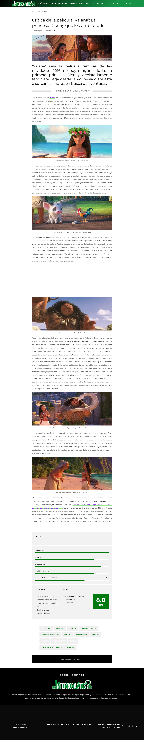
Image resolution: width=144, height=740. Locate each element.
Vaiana (73, 641)
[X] (110, 3)
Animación (46, 628)
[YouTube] (118, 3)
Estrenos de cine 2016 (51, 634)
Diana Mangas (37, 31)
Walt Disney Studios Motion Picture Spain (58, 647)
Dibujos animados (89, 628)
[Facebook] (106, 3)
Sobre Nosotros (52, 724)
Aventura (60, 628)
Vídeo (87, 3)
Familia (68, 634)
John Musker (82, 634)
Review (45, 641)
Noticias (62, 3)
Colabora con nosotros (82, 724)
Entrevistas (76, 3)
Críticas (42, 3)
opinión (96, 634)
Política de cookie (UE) (110, 727)
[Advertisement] (72, 280)
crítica (73, 628)
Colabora (98, 3)
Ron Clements (59, 641)
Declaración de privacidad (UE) (107, 724)
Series (52, 3)
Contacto (65, 724)
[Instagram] (114, 3)
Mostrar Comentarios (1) (71, 659)
